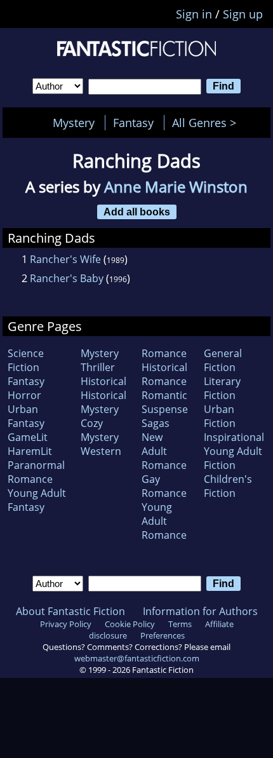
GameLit (28, 437)
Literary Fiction (222, 388)
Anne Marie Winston (176, 186)
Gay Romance (164, 486)
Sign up (243, 14)
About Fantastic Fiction (70, 611)
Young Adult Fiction (233, 458)
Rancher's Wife (65, 259)
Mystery (74, 122)
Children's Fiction (228, 486)
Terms (180, 624)
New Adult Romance (164, 451)
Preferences (162, 635)
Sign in (194, 14)
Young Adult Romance (164, 521)
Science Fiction (26, 360)
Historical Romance (164, 374)
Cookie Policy (130, 624)
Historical (103, 381)
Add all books (136, 211)
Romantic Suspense (165, 402)
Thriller (98, 367)
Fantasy (133, 122)
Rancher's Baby (66, 278)
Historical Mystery (103, 402)
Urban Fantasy (26, 416)
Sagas (156, 423)
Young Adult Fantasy (37, 500)
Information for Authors (200, 611)
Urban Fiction (220, 416)
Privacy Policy (65, 624)
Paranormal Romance (36, 472)
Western (101, 451)
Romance (164, 353)
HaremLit (30, 451)
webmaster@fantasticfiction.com (136, 658)
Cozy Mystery (100, 430)
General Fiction (223, 360)
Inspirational (234, 437)
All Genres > (207, 122)
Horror (24, 395)
